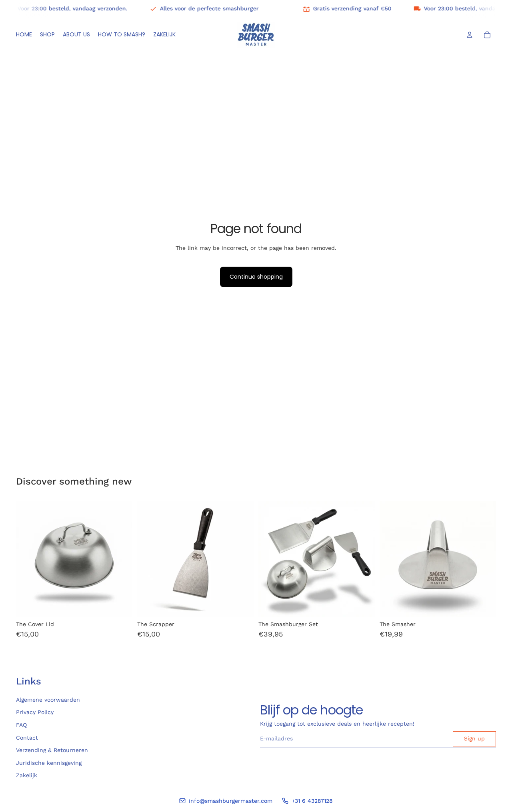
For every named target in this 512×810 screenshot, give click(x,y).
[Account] (469, 35)
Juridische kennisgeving (49, 762)
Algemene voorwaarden (48, 699)
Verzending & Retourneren (52, 750)
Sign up (474, 738)
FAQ (21, 725)
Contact (27, 737)
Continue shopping (256, 277)
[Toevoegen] (120, 605)
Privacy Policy (35, 712)
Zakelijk (26, 775)
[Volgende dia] (242, 559)
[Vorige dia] (149, 559)
